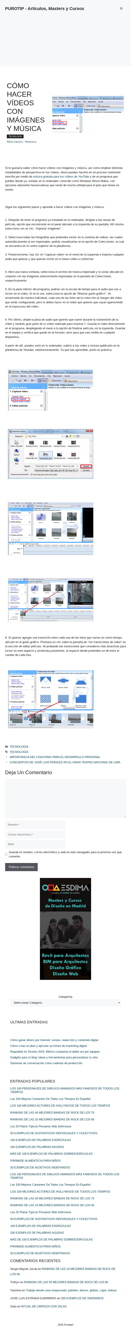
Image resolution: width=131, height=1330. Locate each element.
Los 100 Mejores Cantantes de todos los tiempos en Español (50, 1098)
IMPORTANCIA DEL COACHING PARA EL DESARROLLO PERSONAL (55, 757)
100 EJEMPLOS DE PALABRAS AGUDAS (37, 1147)
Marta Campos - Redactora (21, 141)
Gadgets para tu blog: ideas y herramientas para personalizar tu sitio (54, 1057)
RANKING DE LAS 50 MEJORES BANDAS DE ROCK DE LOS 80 (66, 1282)
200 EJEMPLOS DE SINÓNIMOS (82, 1298)
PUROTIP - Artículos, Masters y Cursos (44, 8)
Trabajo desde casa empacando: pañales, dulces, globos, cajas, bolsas (71, 1290)
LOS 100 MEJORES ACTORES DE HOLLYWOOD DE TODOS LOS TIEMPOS (60, 1105)
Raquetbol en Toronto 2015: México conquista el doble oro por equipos (55, 1051)
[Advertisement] (65, 42)
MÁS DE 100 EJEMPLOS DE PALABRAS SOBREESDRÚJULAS (51, 1153)
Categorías (65, 996)
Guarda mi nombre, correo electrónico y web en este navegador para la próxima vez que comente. (65, 854)
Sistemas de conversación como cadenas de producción (46, 1063)
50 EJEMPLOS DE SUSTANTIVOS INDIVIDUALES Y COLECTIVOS (53, 1133)
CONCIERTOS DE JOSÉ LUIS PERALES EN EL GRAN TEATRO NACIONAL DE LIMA (65, 762)
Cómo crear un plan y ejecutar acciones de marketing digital (48, 1045)
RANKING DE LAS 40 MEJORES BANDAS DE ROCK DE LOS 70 (52, 1112)
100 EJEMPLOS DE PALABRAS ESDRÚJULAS (40, 1140)
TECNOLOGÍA (15, 136)
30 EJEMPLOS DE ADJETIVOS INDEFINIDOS (40, 1167)
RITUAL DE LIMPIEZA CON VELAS (44, 1306)
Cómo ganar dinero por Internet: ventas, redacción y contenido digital (54, 1040)
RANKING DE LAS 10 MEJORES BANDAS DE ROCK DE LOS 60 (52, 1119)
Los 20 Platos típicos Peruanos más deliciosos (40, 1126)
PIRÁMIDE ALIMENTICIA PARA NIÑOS (35, 1160)
